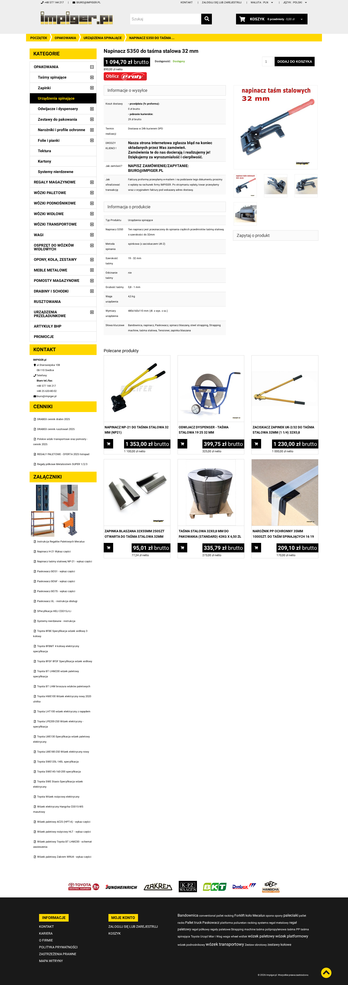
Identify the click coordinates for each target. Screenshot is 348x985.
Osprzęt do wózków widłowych (54, 247)
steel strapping (199, 325)
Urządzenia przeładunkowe (50, 314)
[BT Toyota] (83, 883)
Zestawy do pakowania (57, 119)
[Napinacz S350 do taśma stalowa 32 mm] (276, 87)
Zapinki (44, 88)
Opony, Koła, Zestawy (55, 259)
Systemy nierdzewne (55, 171)
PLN (260, 2)
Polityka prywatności (58, 947)
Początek (38, 38)
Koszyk (114, 933)
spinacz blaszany (179, 325)
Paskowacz (161, 325)
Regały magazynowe (55, 182)
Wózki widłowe (49, 214)
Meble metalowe (50, 270)
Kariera (46, 933)
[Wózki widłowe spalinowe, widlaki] (271, 883)
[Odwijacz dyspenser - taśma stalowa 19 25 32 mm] (211, 357)
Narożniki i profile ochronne (61, 130)
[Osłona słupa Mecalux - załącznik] (69, 487)
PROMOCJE (44, 336)
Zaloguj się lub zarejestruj (221, 2)
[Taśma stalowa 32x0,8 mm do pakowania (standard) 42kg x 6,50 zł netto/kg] (211, 461)
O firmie (46, 940)
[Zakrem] (158, 883)
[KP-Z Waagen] (187, 883)
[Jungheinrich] (121, 883)
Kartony (44, 161)
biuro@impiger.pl (88, 2)
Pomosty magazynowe (56, 280)
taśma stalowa (148, 330)
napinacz (148, 325)
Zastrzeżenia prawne (57, 954)
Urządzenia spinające (103, 38)
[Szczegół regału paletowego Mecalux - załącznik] (69, 513)
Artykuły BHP (47, 326)
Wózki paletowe (50, 193)
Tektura (44, 151)
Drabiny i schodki (51, 291)
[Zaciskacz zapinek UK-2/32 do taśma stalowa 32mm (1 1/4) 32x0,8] (285, 357)
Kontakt (187, 2)
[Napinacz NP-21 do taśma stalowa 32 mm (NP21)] (137, 357)
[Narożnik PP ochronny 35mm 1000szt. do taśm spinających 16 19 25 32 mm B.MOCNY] (285, 461)
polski (293, 2)
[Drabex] (244, 883)
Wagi (39, 235)
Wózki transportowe (55, 224)
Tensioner (164, 330)
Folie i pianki (48, 140)
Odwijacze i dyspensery (58, 108)
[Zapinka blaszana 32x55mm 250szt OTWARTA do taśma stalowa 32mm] (137, 461)
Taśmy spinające (52, 77)
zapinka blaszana (181, 330)
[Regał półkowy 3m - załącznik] (43, 513)
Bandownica (135, 325)
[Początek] (76, 17)
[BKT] (215, 883)
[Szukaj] (206, 19)
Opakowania (65, 38)
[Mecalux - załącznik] (43, 487)
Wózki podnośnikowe (55, 203)
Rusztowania (47, 301)
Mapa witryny (51, 961)
